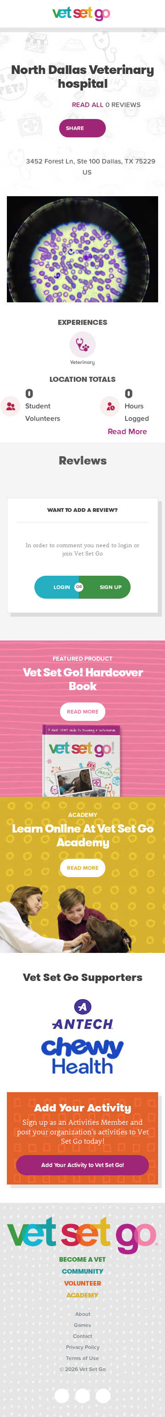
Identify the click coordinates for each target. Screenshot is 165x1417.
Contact (82, 1336)
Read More (130, 431)
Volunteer (82, 1283)
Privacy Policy (82, 1347)
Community (83, 1271)
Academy (82, 1295)
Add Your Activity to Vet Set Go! (82, 1165)
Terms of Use (82, 1358)
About (82, 1314)
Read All (88, 105)
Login (62, 587)
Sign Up (110, 587)
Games (82, 1325)
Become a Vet (82, 1259)
